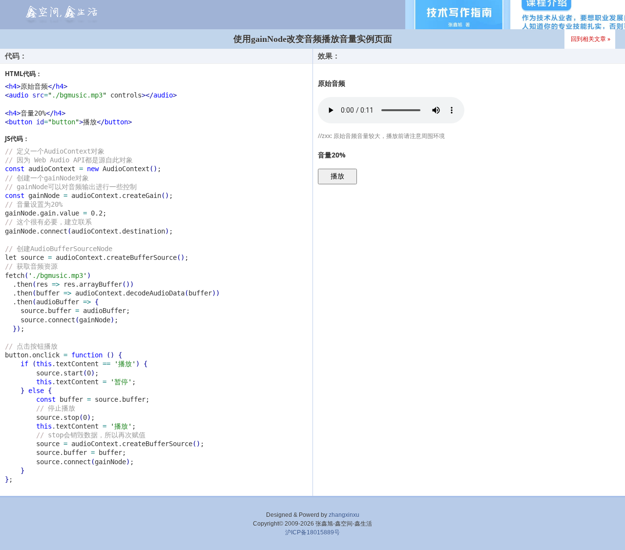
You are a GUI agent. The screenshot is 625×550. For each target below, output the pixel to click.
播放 (337, 176)
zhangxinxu (344, 514)
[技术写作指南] (515, 14)
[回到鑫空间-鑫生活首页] (60, 16)
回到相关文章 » (590, 39)
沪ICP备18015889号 (312, 532)
